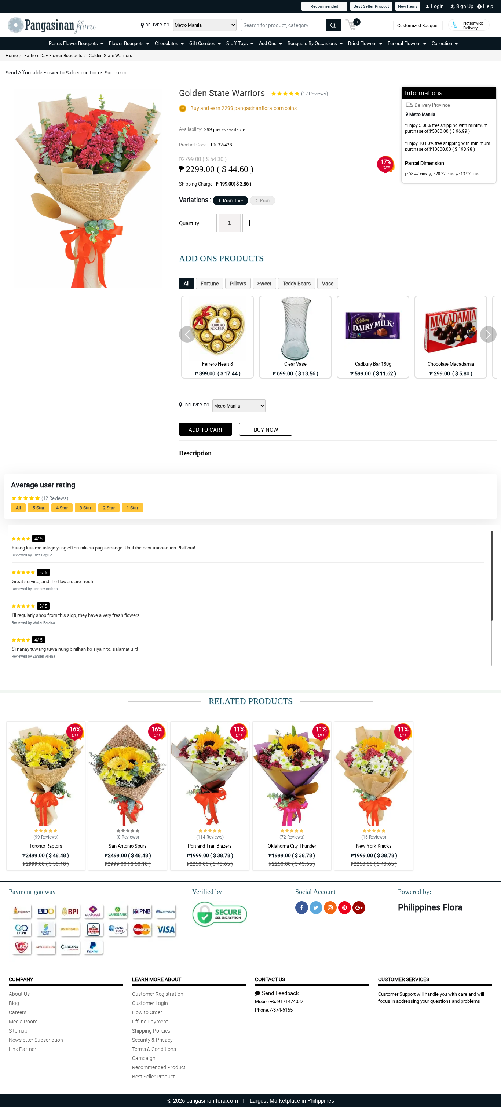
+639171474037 (286, 1001)
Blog (14, 1003)
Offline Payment (150, 1021)
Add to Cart (206, 429)
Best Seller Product (371, 6)
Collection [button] (442, 43)
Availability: (212, 129)
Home (12, 55)
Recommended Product (159, 1067)
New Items (408, 6)
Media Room (23, 1021)
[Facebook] (301, 907)
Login (437, 6)
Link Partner (22, 1048)
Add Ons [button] (268, 43)
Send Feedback (280, 993)
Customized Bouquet (418, 25)
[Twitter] (316, 907)
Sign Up (464, 6)
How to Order (147, 1012)
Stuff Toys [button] (237, 43)
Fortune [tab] (210, 283)
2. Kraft (262, 201)
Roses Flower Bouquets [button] (73, 43)
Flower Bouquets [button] (126, 43)
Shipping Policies (151, 1030)
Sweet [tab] (264, 283)
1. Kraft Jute (230, 201)
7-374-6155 (281, 1009)
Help (488, 6)
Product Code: (205, 144)
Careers (17, 1012)
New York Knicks (374, 846)
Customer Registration (157, 993)
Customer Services (403, 979)
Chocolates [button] (166, 43)
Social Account (315, 891)
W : (441, 174)
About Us (19, 993)
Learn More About (156, 979)
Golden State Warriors (110, 55)
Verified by (207, 891)
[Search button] (333, 25)
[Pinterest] (344, 907)
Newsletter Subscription (36, 1039)
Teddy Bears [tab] (297, 283)
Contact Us (270, 979)
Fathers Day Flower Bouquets (53, 55)
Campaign (144, 1058)
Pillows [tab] (238, 283)
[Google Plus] (358, 907)
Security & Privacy (152, 1039)
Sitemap (18, 1030)
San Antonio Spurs (128, 846)
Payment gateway (32, 891)
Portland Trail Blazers (210, 846)
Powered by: (414, 891)
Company (21, 979)
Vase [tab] (327, 283)
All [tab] (186, 283)
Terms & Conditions (154, 1048)
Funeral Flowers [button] (404, 43)
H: (467, 174)
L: (416, 174)
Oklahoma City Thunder (292, 846)
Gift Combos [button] (202, 43)
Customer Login (150, 1003)
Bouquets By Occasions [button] (312, 43)
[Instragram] (330, 907)
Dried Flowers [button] (362, 43)
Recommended (324, 6)
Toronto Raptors (45, 846)
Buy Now (266, 429)
